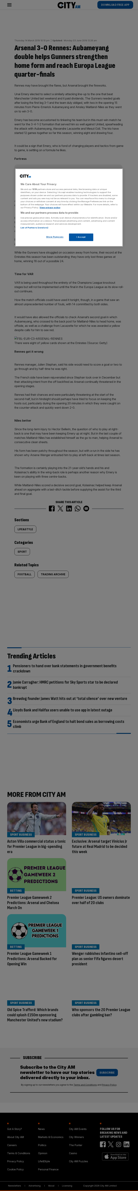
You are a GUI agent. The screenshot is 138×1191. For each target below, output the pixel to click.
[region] (69, 207)
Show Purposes (54, 237)
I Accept (81, 237)
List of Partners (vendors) (34, 227)
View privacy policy (50, 207)
